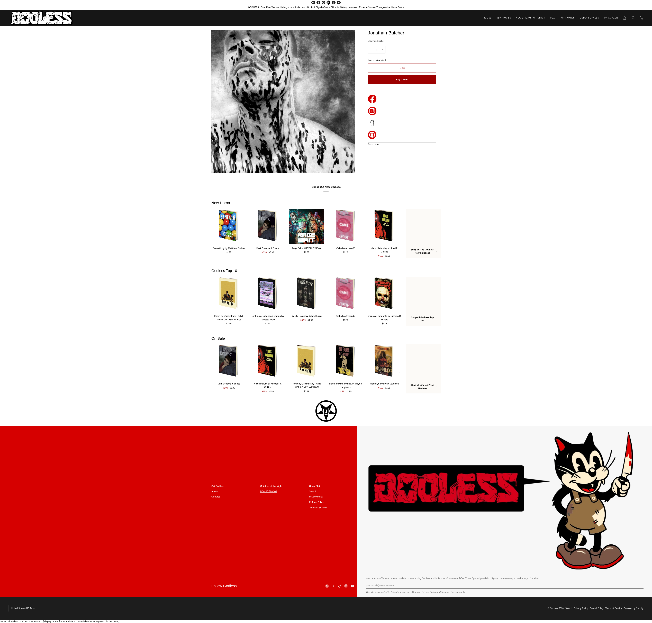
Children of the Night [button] (271, 486)
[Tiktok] (339, 586)
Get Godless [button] (217, 486)
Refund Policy (316, 502)
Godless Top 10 (224, 271)
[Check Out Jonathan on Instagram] (402, 111)
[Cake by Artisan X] (345, 226)
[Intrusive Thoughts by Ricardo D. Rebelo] (384, 294)
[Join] (641, 584)
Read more (373, 144)
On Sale (218, 338)
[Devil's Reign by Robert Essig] (306, 294)
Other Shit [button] (314, 486)
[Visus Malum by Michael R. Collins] (384, 226)
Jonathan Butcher (376, 41)
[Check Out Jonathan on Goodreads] (402, 123)
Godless (554, 608)
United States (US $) (21, 608)
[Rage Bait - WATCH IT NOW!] (306, 226)
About (214, 491)
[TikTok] (334, 3)
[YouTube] (313, 3)
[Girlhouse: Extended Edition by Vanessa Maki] (267, 294)
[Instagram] (323, 3)
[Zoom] (218, 167)
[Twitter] (339, 3)
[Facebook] (318, 3)
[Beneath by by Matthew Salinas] (228, 226)
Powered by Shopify (634, 608)
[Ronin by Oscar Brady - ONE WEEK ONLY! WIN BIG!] (228, 294)
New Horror (220, 203)
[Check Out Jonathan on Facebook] (402, 99)
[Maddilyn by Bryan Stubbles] (384, 361)
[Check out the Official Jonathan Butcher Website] (402, 135)
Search (312, 491)
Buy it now (402, 79)
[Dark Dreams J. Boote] (267, 226)
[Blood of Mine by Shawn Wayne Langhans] (345, 361)
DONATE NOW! (268, 491)
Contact (215, 496)
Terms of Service (450, 592)
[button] (487, 18)
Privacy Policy (429, 592)
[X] (333, 586)
